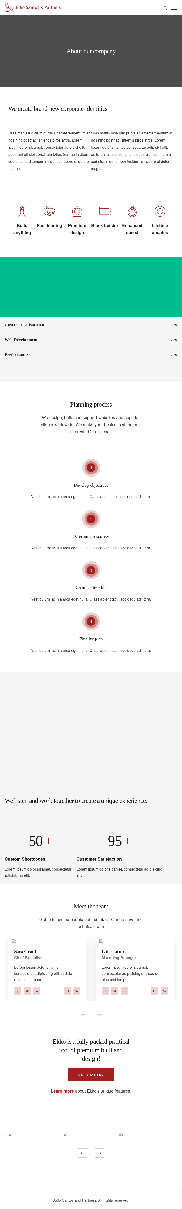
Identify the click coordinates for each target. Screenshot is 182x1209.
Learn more (62, 1091)
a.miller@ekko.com (67, 991)
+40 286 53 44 (76, 991)
